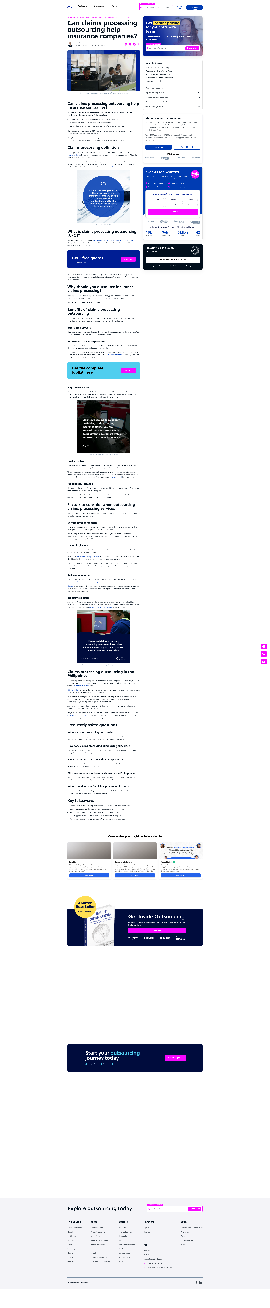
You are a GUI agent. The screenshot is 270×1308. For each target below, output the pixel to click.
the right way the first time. (110, 665)
